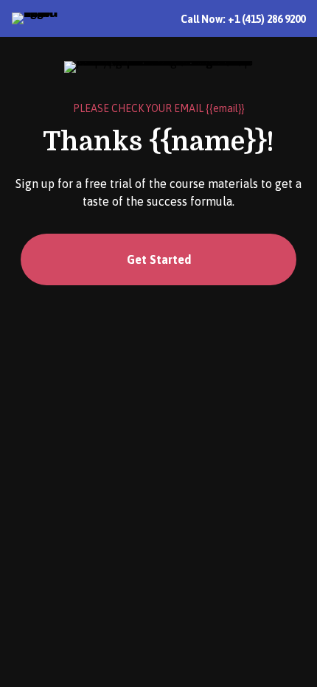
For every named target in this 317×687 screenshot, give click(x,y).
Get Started (159, 259)
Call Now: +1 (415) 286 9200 (243, 19)
